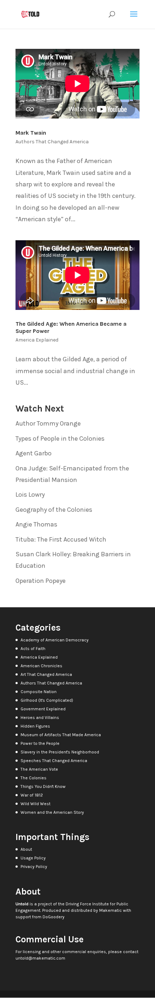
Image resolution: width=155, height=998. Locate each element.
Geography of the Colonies (53, 510)
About (26, 849)
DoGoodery (54, 916)
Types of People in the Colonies (60, 438)
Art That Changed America (46, 674)
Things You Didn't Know (43, 786)
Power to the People (40, 743)
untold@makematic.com (40, 958)
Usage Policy (33, 857)
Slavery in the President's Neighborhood (60, 752)
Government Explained (43, 708)
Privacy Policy (34, 866)
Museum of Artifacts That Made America (61, 734)
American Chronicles (41, 665)
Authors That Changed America (52, 142)
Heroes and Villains (40, 717)
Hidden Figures (35, 726)
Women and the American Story (52, 812)
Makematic (110, 910)
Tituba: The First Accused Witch (60, 539)
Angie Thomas (36, 524)
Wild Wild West (35, 803)
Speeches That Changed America (54, 760)
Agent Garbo (33, 453)
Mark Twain (30, 132)
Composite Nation (39, 691)
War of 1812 (32, 795)
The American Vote (39, 769)
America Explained (36, 340)
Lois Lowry (30, 494)
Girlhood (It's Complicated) (47, 700)
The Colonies (33, 777)
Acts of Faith (33, 648)
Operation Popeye (40, 581)
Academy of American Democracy (55, 639)
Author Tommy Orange (48, 423)
